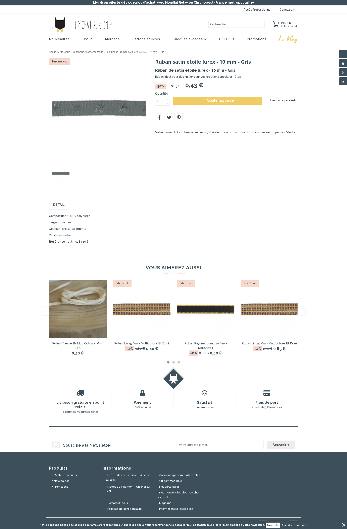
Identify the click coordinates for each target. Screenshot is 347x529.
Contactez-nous (117, 502)
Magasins (165, 502)
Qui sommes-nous (170, 480)
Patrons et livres (146, 39)
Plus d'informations (294, 525)
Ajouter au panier (218, 100)
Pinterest (178, 117)
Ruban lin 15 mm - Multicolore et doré (141, 343)
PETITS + (226, 39)
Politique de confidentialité (124, 508)
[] (261, 24)
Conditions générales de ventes (179, 475)
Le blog (288, 39)
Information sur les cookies (176, 508)
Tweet (169, 117)
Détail (59, 205)
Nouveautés (59, 39)
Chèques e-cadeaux (190, 39)
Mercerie (112, 39)
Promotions (256, 39)
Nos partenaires (169, 486)
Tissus (87, 39)
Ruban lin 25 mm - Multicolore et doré (269, 343)
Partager (159, 117)
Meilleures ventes (65, 475)
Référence (57, 241)
